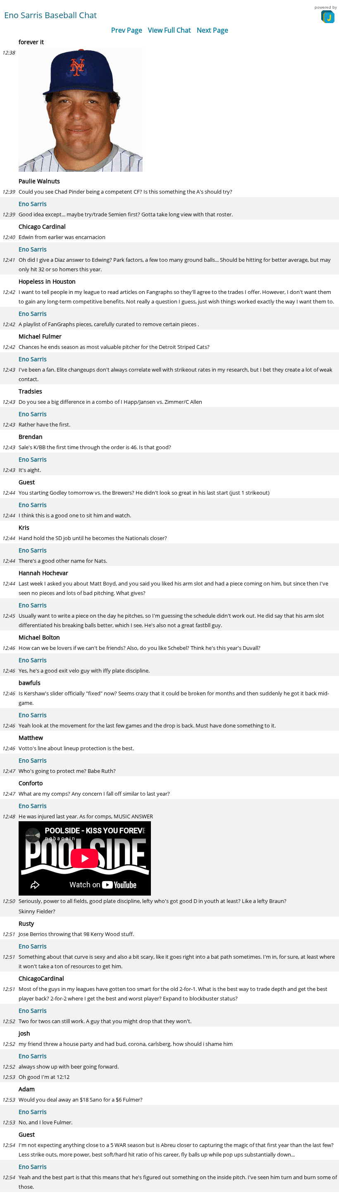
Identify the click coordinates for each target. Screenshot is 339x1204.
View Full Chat (169, 30)
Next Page (212, 30)
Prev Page (126, 30)
